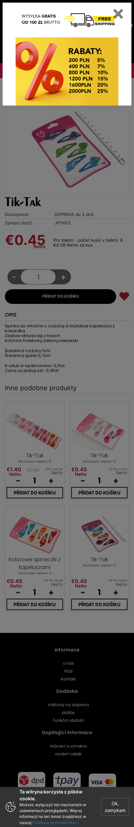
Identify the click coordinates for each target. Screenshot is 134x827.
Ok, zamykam (115, 807)
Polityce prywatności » (56, 823)
